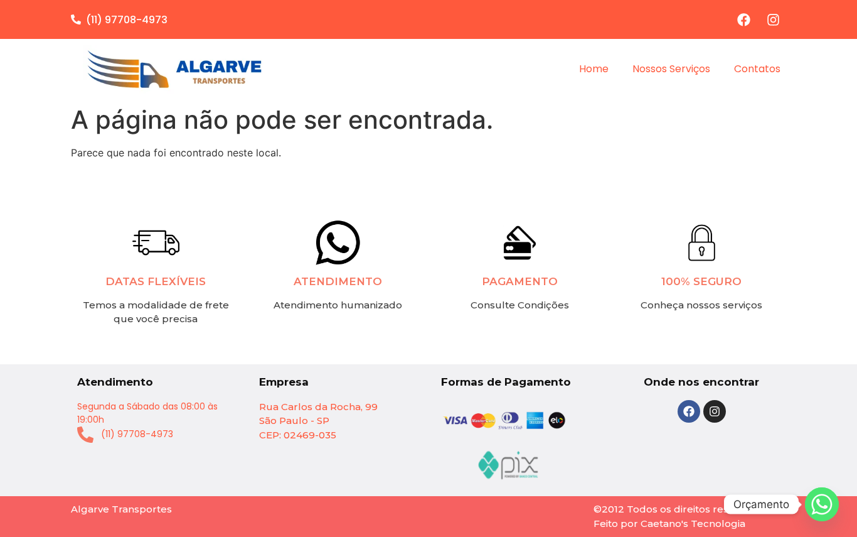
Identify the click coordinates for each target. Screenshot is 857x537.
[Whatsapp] (822, 504)
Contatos (757, 69)
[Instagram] (773, 19)
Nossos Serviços (671, 69)
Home (594, 69)
